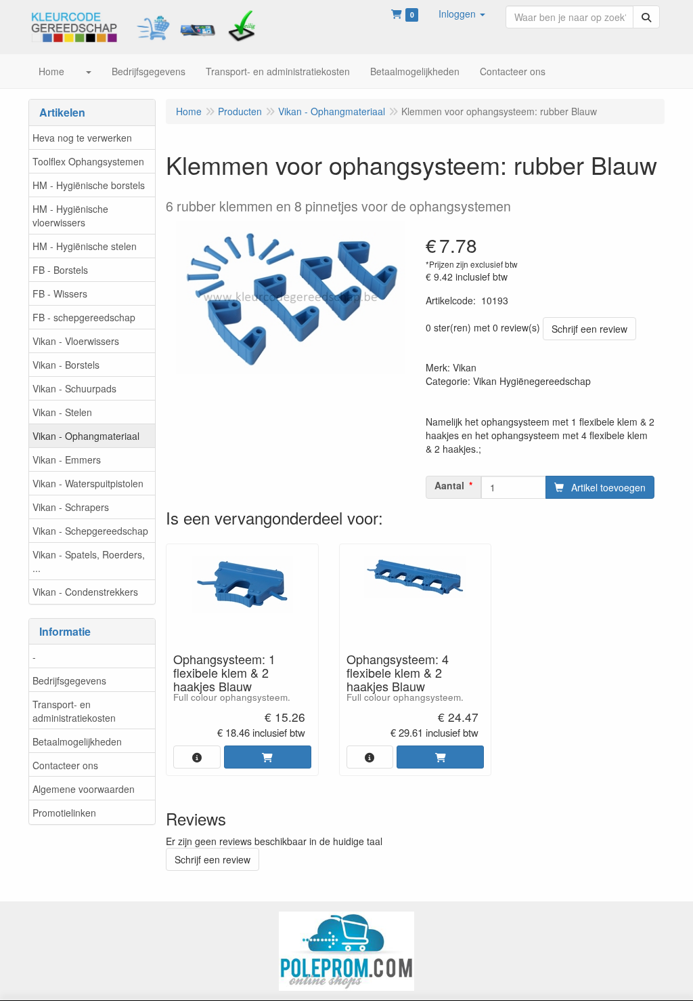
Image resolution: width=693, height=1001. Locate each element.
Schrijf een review (589, 328)
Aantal (449, 485)
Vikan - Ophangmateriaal (85, 436)
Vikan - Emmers (66, 459)
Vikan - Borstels (65, 364)
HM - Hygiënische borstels (88, 185)
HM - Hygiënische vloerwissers (70, 215)
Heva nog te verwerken (82, 137)
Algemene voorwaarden (83, 789)
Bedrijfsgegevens (69, 680)
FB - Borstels (60, 270)
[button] (461, 13)
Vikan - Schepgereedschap (90, 530)
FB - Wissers (59, 293)
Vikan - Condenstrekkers (85, 591)
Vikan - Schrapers (70, 507)
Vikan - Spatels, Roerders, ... (88, 561)
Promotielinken (64, 812)
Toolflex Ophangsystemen (88, 161)
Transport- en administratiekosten (74, 710)
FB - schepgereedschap (83, 317)
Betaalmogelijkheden (77, 741)
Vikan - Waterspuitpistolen (87, 483)
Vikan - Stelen (62, 412)
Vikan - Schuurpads (74, 388)
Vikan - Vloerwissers (75, 341)
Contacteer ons (65, 765)
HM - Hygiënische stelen (84, 246)
